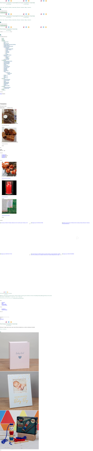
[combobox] (10, 107)
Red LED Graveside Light (5, 196)
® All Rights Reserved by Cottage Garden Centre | (6, 298)
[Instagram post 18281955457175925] (15, 269)
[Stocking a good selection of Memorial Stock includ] (77, 237)
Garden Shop (14, 7)
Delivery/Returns (4, 309)
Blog (2, 303)
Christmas (22, 7)
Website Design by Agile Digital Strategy (18, 298)
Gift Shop (10, 7)
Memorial (18, 7)
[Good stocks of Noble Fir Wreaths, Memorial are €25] (15, 237)
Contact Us (29, 7)
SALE (1, 7)
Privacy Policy (4, 304)
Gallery (25, 7)
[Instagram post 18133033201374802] (46, 237)
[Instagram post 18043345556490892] (77, 269)
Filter (1, 149)
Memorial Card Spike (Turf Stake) (6, 215)
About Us (6, 7)
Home (3, 7)
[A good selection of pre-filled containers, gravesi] (46, 269)
